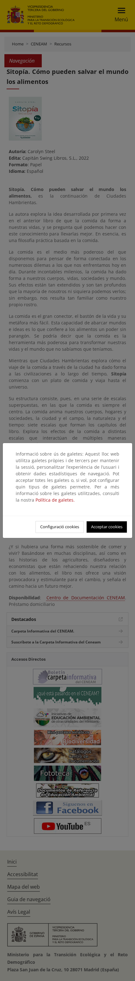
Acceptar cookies (106, 526)
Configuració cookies (59, 526)
